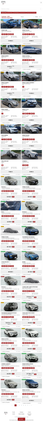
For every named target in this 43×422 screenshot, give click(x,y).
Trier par (22, 16)
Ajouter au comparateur (6, 43)
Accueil (13, 412)
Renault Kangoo (16, 12)
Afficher (36, 16)
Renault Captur (9, 12)
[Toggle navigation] (41, 2)
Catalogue (21, 412)
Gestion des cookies (29, 415)
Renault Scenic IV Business (31, 12)
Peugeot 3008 (3, 12)
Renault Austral (23, 12)
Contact (29, 412)
